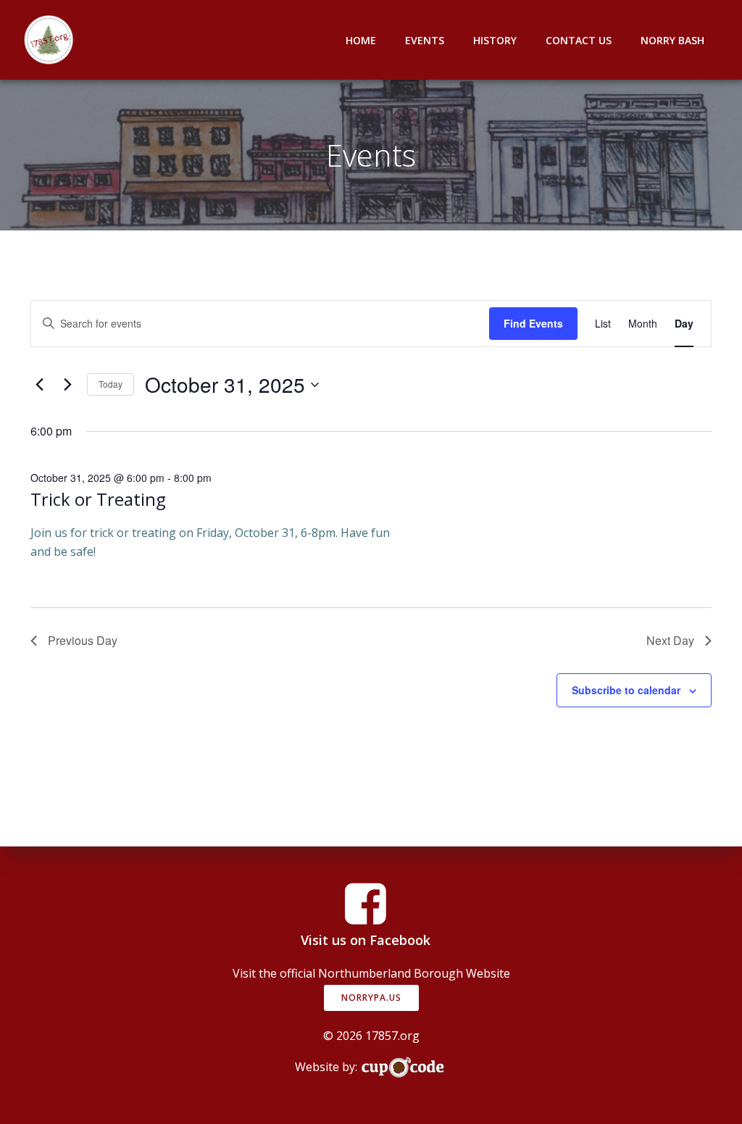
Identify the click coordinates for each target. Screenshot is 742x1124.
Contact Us (579, 40)
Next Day (670, 640)
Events (424, 40)
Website (488, 973)
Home (361, 40)
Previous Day (82, 640)
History (495, 40)
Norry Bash (672, 40)
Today (110, 384)
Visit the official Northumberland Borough (348, 973)
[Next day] (67, 385)
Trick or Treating (98, 499)
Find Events (533, 323)
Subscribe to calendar (626, 690)
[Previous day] (39, 385)
